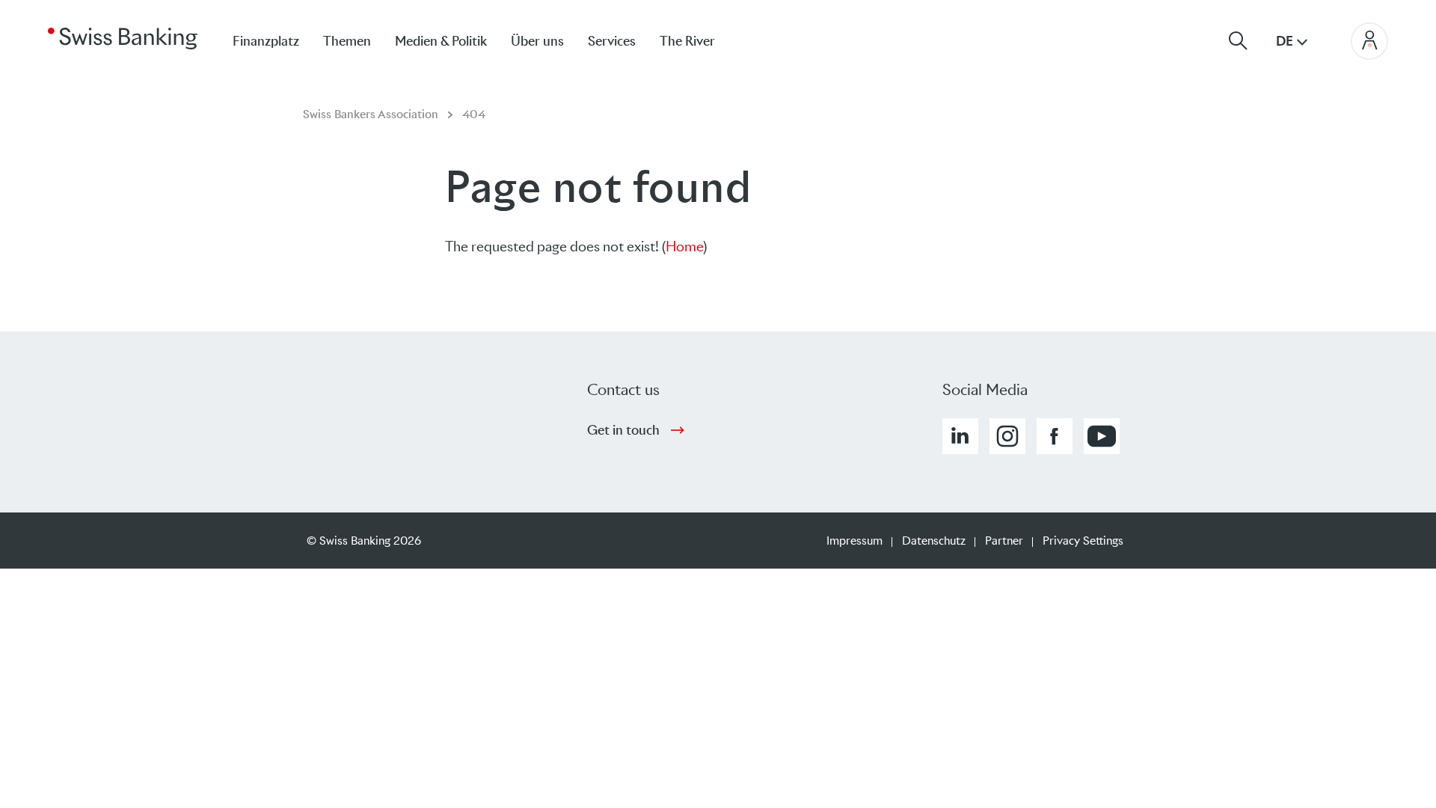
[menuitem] (699, 40)
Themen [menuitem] (347, 41)
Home (684, 246)
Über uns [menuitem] (537, 41)
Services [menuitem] (612, 41)
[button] (960, 436)
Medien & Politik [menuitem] (441, 41)
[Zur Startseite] (122, 37)
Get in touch (623, 430)
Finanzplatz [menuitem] (266, 41)
